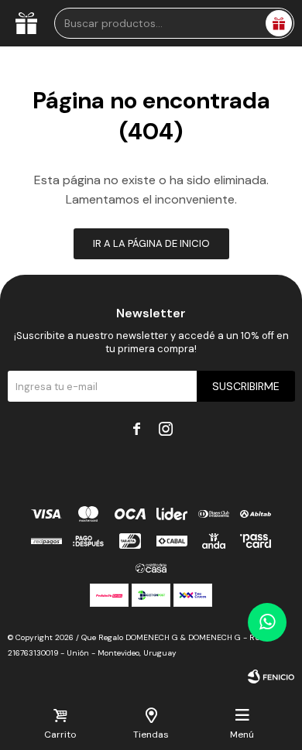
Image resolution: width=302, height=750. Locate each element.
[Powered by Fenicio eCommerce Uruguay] (271, 676)
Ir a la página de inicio (151, 243)
